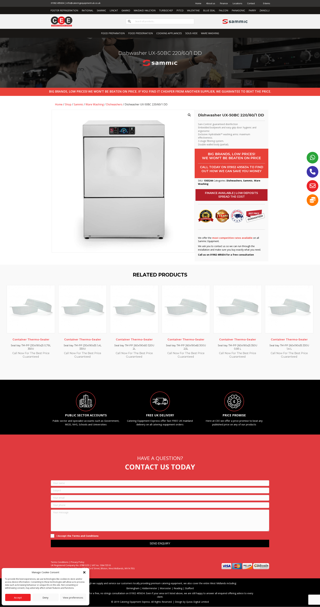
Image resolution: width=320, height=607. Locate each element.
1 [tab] (148, 370)
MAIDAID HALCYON (145, 10)
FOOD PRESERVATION (140, 33)
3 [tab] (155, 370)
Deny (45, 597)
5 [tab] (161, 370)
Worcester (165, 588)
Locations (237, 3)
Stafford (189, 588)
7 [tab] (168, 370)
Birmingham (133, 588)
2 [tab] (151, 370)
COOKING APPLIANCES (169, 33)
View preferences (73, 597)
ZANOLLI (265, 10)
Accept (18, 597)
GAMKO (126, 10)
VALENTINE (193, 10)
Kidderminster (149, 588)
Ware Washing (95, 104)
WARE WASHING (210, 33)
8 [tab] (171, 370)
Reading (178, 588)
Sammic (78, 104)
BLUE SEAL (209, 10)
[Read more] (51, 291)
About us (210, 3)
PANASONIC (238, 10)
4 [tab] (158, 370)
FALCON (223, 10)
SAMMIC (101, 10)
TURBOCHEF (166, 10)
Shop (68, 104)
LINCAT (114, 10)
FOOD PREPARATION (113, 33)
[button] (84, 572)
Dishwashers (114, 104)
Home (198, 3)
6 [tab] (165, 370)
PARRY (252, 10)
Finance (224, 3)
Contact (251, 3)
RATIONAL (87, 10)
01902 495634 (238, 167)
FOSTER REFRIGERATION (64, 10)
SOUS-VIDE (191, 33)
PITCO (180, 10)
